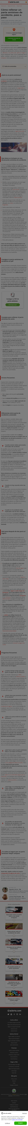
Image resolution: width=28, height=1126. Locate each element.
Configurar (7, 1123)
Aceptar (20, 1123)
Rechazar (24, 1113)
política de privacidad (17, 1119)
